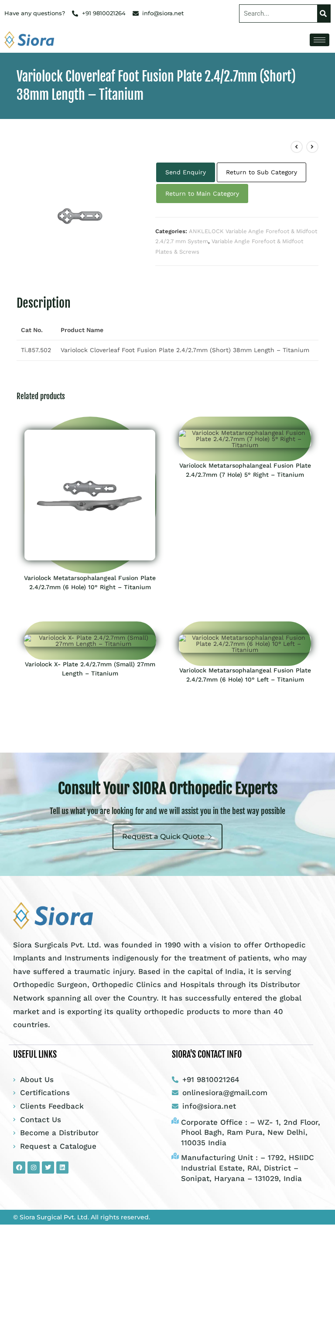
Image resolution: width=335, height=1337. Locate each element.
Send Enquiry (185, 172)
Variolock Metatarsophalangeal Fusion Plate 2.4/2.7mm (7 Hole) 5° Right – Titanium (245, 470)
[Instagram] (33, 1167)
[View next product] (312, 147)
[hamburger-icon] (319, 40)
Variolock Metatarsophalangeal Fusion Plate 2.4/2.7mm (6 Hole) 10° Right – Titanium (90, 582)
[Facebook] (19, 1167)
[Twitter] (48, 1167)
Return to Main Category (202, 193)
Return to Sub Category (261, 172)
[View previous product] (297, 147)
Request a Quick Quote (163, 836)
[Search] (323, 13)
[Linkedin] (62, 1167)
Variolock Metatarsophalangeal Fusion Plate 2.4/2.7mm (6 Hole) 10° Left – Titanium (245, 675)
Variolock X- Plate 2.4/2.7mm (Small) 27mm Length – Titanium (90, 669)
